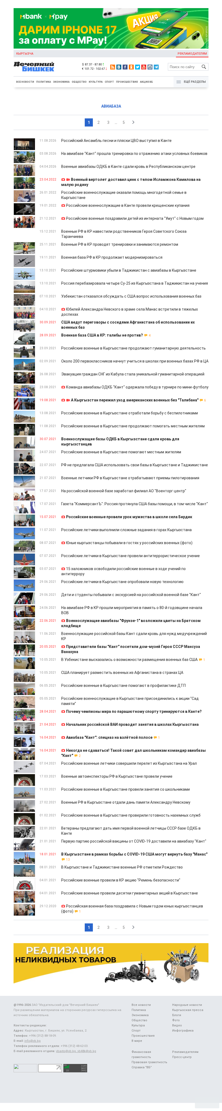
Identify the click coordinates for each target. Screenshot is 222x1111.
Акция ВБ (146, 82)
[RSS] (112, 67)
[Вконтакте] (118, 67)
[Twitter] (137, 67)
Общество (79, 82)
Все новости (25, 82)
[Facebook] (125, 67)
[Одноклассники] (131, 67)
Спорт (109, 82)
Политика (43, 82)
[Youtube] (143, 67)
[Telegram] (156, 67)
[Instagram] (150, 67)
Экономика (61, 82)
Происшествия (127, 82)
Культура (96, 82)
